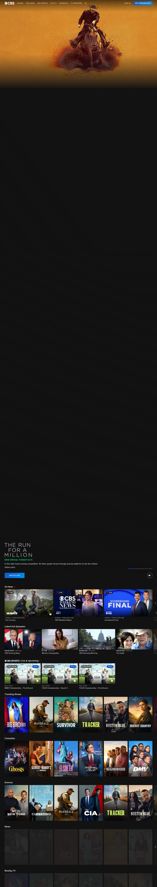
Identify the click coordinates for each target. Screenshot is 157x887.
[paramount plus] (9, 3)
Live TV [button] (53, 3)
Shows (20, 3)
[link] (143, 3)
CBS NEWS (30, 3)
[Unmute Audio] (149, 575)
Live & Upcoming (29, 661)
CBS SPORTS (42, 3)
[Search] (86, 3)
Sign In (128, 3)
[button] (29, 606)
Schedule (63, 3)
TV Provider (76, 3)
